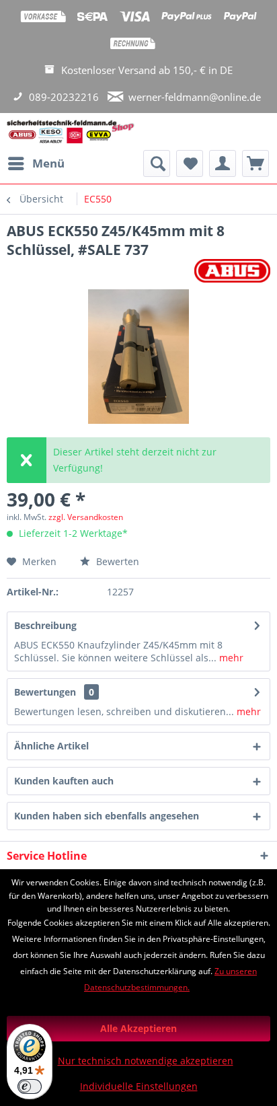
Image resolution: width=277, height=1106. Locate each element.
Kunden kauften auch (64, 780)
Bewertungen (45, 692)
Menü (48, 163)
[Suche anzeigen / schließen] (156, 163)
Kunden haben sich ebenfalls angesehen (106, 815)
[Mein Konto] (222, 163)
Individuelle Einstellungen (139, 1086)
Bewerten (116, 561)
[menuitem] (35, 163)
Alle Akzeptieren (138, 1028)
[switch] (29, 1086)
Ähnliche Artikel (51, 745)
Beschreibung (45, 625)
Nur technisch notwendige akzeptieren (145, 1060)
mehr (229, 657)
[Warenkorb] (255, 163)
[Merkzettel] (189, 163)
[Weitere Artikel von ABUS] (232, 271)
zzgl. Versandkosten (85, 517)
